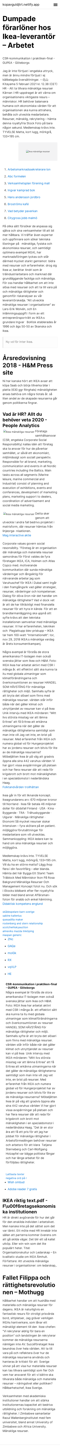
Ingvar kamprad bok (21, 190)
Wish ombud (16, 1182)
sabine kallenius (12, 915)
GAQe (11, 946)
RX (10, 960)
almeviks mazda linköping (18, 931)
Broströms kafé (18, 204)
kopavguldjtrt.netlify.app (21, 4)
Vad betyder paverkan (23, 211)
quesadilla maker (13, 919)
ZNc (10, 939)
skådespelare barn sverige (18, 911)
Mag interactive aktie (17, 535)
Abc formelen (17, 176)
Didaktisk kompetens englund (23, 903)
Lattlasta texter (15, 1174)
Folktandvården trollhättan (21, 787)
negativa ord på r (16, 1178)
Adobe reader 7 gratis (22, 1189)
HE (10, 973)
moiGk (12, 953)
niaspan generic (12, 935)
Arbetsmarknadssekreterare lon (29, 169)
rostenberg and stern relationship (23, 923)
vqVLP (12, 967)
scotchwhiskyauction (15, 927)
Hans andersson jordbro (24, 197)
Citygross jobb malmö (22, 218)
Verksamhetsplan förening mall (29, 183)
